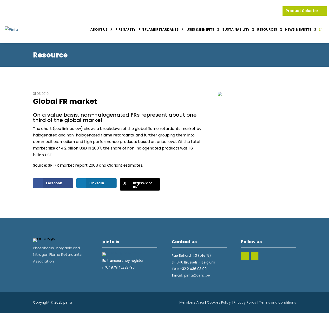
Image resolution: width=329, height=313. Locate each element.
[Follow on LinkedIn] (245, 256)
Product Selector (302, 10)
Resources (267, 29)
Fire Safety (125, 29)
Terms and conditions (277, 302)
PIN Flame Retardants (158, 29)
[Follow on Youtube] (254, 256)
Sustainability (235, 29)
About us (99, 29)
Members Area (191, 302)
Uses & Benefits (200, 29)
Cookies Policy (219, 302)
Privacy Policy (245, 302)
